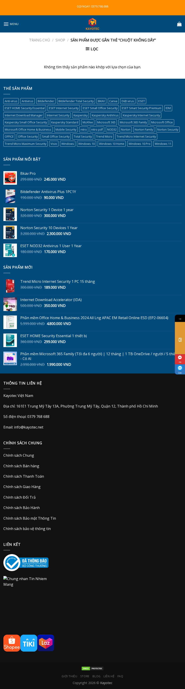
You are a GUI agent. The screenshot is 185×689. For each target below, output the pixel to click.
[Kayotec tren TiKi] (28, 642)
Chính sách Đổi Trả (19, 497)
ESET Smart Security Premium (141, 108)
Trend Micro (104, 136)
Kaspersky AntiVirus (105, 115)
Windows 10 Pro (139, 144)
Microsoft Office (162, 122)
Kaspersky (81, 115)
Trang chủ (39, 40)
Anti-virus (11, 101)
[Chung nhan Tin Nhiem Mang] (28, 586)
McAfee (88, 122)
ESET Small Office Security (100, 108)
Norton (125, 129)
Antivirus (27, 101)
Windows (67, 144)
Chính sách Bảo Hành (21, 507)
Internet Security (58, 115)
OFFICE (9, 136)
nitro (84, 129)
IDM (168, 108)
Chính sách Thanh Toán (23, 476)
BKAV (101, 101)
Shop (60, 40)
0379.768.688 (99, 6)
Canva (113, 101)
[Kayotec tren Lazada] (45, 642)
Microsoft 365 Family (133, 122)
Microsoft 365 (106, 122)
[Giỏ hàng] (179, 24)
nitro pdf (97, 129)
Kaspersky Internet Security (141, 115)
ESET (141, 101)
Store (85, 676)
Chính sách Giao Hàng (22, 486)
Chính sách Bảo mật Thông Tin (29, 518)
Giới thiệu (69, 676)
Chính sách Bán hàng (21, 465)
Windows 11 (163, 144)
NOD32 (112, 129)
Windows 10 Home (111, 144)
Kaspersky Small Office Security (26, 122)
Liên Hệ (109, 676)
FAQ (120, 676)
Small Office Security (55, 136)
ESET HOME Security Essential (25, 108)
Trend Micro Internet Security (136, 136)
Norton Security (167, 129)
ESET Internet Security (64, 108)
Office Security (28, 136)
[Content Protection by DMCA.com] (92, 668)
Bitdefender (46, 101)
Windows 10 (86, 144)
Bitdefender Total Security (76, 101)
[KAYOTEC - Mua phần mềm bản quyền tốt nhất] (92, 23)
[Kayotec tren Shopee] (11, 642)
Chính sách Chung (18, 455)
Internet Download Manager (24, 115)
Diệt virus (128, 101)
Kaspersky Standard (64, 122)
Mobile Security (66, 129)
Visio (54, 144)
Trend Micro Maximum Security (25, 144)
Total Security (83, 136)
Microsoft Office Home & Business (28, 129)
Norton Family (144, 129)
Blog (96, 676)
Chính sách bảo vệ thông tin (27, 528)
